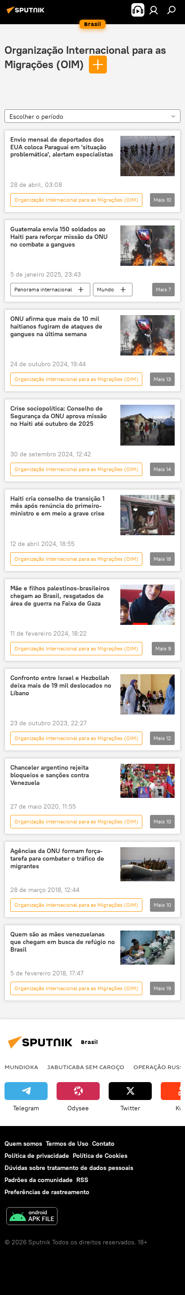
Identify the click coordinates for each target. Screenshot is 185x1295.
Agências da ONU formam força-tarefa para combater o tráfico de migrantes (57, 858)
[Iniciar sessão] (154, 10)
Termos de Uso (67, 1143)
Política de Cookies (100, 1156)
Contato (103, 1143)
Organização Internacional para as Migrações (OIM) (76, 199)
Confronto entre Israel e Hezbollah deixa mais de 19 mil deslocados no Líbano (60, 685)
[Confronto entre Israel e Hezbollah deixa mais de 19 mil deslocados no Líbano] (147, 694)
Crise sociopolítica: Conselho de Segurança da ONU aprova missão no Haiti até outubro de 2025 (58, 416)
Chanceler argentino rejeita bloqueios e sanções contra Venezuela (49, 775)
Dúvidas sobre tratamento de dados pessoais (68, 1168)
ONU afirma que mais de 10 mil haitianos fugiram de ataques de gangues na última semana (56, 326)
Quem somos (23, 1143)
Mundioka (21, 1067)
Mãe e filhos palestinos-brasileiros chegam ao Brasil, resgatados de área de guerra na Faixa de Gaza (60, 596)
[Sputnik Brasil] (26, 13)
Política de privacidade (36, 1156)
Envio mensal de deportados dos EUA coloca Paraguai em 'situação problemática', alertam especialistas (61, 147)
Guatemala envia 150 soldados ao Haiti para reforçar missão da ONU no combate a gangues (59, 236)
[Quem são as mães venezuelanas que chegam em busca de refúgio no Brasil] (147, 947)
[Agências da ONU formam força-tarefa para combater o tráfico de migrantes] (147, 864)
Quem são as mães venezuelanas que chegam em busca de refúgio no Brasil (62, 942)
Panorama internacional (43, 289)
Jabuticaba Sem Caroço (85, 1067)
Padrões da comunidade (38, 1180)
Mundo (105, 289)
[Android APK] (31, 1217)
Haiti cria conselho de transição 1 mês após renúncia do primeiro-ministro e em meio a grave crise (57, 506)
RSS (82, 1180)
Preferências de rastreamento (46, 1192)
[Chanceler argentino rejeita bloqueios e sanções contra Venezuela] (147, 781)
